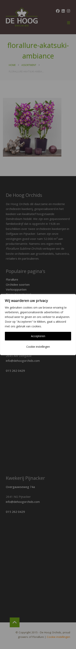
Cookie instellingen (38, 346)
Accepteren (38, 336)
